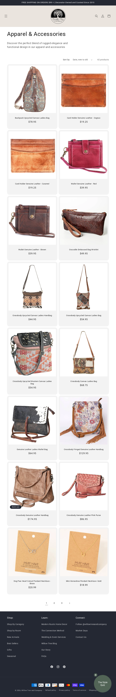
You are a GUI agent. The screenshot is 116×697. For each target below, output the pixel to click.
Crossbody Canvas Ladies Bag (83, 381)
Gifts (9, 650)
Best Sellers (12, 643)
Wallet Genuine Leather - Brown (32, 250)
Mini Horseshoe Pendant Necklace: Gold (83, 581)
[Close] (95, 675)
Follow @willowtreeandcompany (91, 624)
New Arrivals (13, 637)
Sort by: (66, 59)
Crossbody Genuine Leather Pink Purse (84, 515)
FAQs (43, 656)
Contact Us (81, 637)
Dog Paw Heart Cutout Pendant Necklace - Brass (32, 582)
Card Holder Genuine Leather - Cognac (84, 118)
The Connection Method (52, 630)
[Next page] (69, 603)
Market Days (82, 630)
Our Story (46, 650)
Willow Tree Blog (49, 643)
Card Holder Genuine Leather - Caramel (32, 184)
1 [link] (46, 603)
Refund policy (50, 690)
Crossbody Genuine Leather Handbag (32, 515)
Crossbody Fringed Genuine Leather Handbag (84, 449)
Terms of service (79, 690)
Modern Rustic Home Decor (54, 624)
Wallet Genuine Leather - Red (84, 184)
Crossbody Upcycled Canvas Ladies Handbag (32, 315)
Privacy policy (64, 690)
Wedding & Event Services (53, 637)
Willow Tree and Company (32, 690)
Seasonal (11, 656)
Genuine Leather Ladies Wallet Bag (32, 449)
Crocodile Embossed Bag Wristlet (83, 250)
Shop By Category (15, 624)
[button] (6, 16)
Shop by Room (14, 630)
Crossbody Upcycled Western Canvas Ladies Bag (32, 382)
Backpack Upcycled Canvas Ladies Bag (32, 118)
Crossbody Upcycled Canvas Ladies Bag (83, 315)
